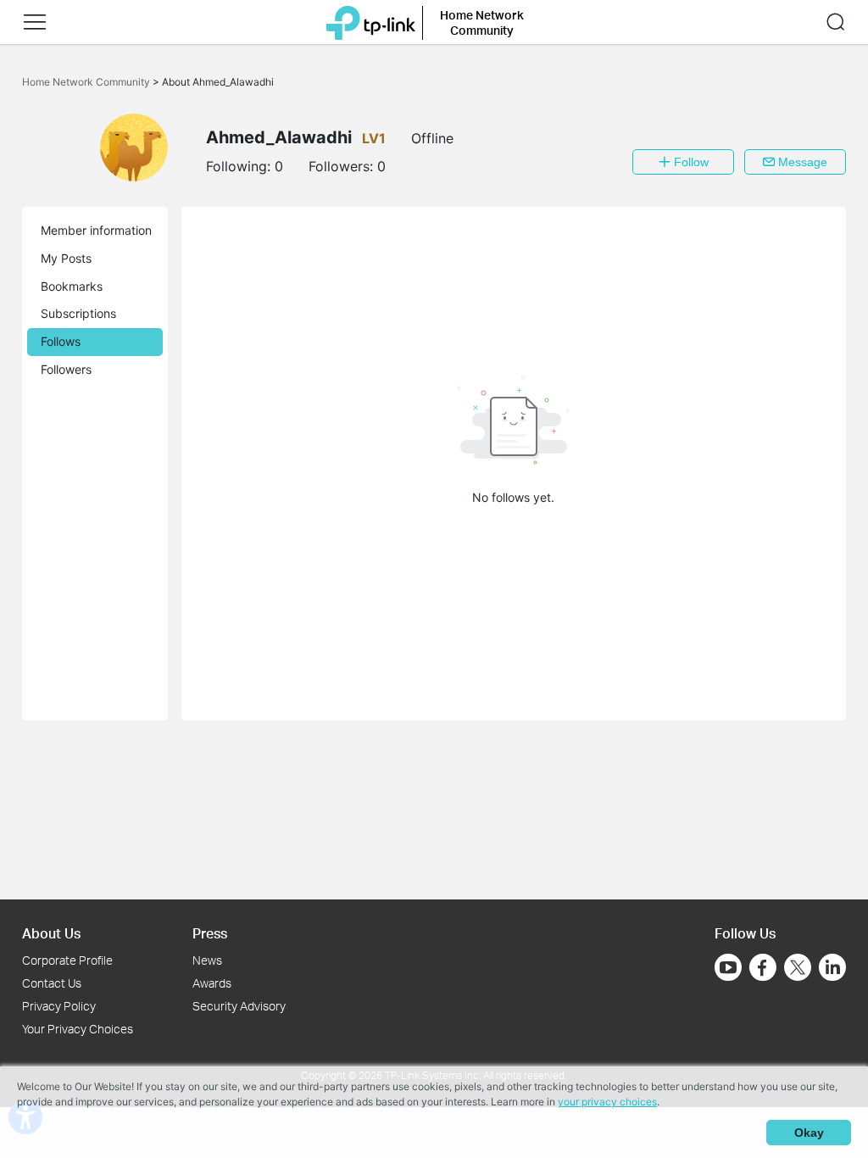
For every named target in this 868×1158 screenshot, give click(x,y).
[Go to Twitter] (797, 969)
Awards (211, 983)
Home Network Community (87, 81)
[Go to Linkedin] (832, 967)
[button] (34, 22)
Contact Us (51, 983)
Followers (66, 369)
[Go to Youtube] (728, 967)
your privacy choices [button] (607, 1101)
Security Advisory (239, 1006)
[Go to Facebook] (762, 967)
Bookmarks (72, 286)
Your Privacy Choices (77, 1029)
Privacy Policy (59, 1006)
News (207, 960)
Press (209, 933)
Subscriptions (78, 313)
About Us (51, 933)
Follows (61, 341)
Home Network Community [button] (482, 22)
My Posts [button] (66, 258)
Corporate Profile (67, 960)
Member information (96, 230)
